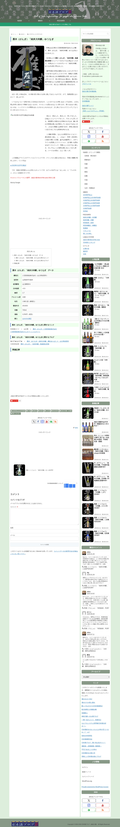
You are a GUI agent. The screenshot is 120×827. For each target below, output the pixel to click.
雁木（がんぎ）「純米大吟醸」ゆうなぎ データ (28, 255)
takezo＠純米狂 (87, 735)
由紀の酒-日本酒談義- (89, 91)
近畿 (85, 176)
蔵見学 (85, 251)
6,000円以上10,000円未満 (91, 197)
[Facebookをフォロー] (38, 421)
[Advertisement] (44, 202)
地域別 (41, 410)
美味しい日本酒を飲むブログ (91, 756)
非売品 (85, 211)
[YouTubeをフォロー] (47, 421)
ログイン (85, 767)
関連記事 (16, 263)
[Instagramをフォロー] (42, 421)
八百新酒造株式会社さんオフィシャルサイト (25, 332)
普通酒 (85, 228)
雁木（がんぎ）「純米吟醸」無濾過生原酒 (35, 344)
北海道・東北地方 (90, 156)
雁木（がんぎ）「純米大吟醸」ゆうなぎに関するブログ (32, 260)
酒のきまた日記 (87, 699)
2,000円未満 (87, 208)
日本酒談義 (86, 101)
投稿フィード (86, 772)
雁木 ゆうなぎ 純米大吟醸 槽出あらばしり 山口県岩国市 (48, 341)
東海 (85, 172)
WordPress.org (87, 781)
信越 (85, 164)
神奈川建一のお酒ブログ (90, 716)
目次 (28, 251)
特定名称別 (55, 410)
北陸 (85, 168)
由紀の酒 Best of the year (91, 240)
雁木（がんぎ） (16, 413)
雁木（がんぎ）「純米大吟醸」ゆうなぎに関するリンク (32, 258)
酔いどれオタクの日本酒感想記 (92, 706)
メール (12, 535)
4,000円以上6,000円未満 (18, 410)
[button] (108, 34)
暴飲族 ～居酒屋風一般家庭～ (92, 746)
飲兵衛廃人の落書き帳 (89, 709)
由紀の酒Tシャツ (88, 105)
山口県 (48, 410)
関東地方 (87, 160)
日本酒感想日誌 (87, 739)
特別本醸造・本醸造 (90, 225)
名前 (11, 528)
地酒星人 (85, 713)
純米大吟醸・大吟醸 (66, 410)
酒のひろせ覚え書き (88, 702)
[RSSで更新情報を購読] (55, 421)
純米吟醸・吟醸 (88, 220)
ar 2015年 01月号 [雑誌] (18, 165)
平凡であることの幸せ (89, 749)
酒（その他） (87, 233)
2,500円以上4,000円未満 (91, 203)
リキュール (87, 231)
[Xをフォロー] (34, 421)
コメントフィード (88, 776)
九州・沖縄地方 (89, 188)
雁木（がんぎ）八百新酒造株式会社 (45, 329)
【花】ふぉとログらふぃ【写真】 (93, 111)
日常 (84, 254)
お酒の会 (86, 248)
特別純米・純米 (88, 222)
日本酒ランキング (89, 242)
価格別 (35, 410)
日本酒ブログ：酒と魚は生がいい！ (94, 742)
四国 (85, 184)
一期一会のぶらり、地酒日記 (91, 720)
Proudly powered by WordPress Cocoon (95, 787)
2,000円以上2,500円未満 (91, 205)
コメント (14, 507)
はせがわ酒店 (26, 318)
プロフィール (86, 84)
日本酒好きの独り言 (88, 753)
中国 (29, 410)
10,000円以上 (87, 195)
